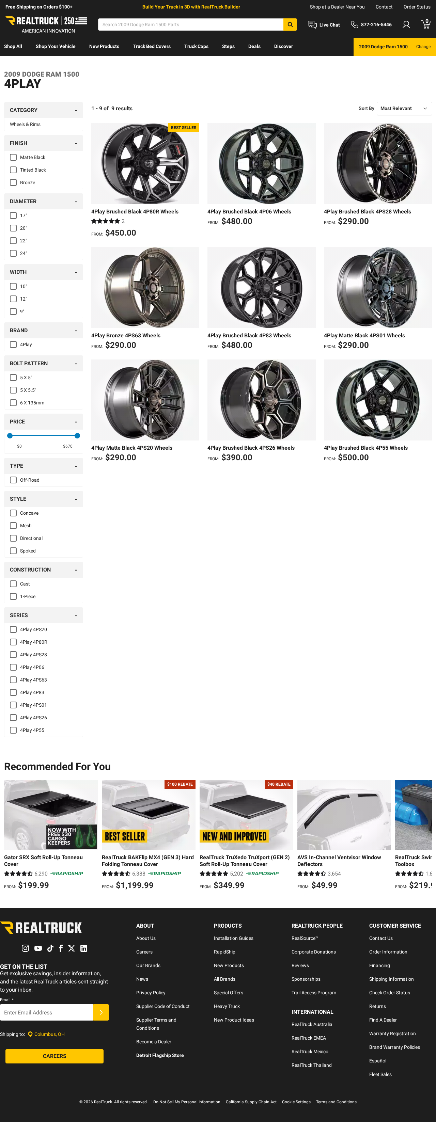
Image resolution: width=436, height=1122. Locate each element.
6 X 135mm (32, 402)
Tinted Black (33, 170)
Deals (254, 46)
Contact (384, 7)
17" (23, 215)
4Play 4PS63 (33, 680)
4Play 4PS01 (33, 705)
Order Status (417, 7)
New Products (104, 46)
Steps (228, 46)
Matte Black (32, 157)
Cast (25, 584)
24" (23, 253)
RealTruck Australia (312, 1024)
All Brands (224, 979)
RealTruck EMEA (309, 1038)
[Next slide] (425, 835)
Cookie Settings (296, 1102)
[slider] (10, 435)
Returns (377, 1006)
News (142, 979)
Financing (379, 965)
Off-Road (30, 480)
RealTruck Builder (220, 7)
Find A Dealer (383, 1020)
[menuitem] (13, 47)
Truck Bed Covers (152, 46)
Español (377, 1060)
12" (23, 299)
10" (23, 286)
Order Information (388, 952)
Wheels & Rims (25, 124)
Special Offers (228, 992)
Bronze (27, 182)
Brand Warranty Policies (394, 1047)
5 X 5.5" (28, 390)
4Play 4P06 (32, 667)
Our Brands (148, 965)
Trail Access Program (314, 992)
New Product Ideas (234, 1020)
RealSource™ (305, 938)
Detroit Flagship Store (160, 1055)
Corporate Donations (314, 952)
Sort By (366, 108)
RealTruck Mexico (310, 1051)
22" (23, 240)
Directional (31, 538)
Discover (283, 46)
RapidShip (224, 952)
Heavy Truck (227, 1006)
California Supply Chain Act (251, 1102)
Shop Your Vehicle (56, 46)
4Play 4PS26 (33, 717)
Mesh (26, 525)
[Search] (290, 24)
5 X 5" (26, 377)
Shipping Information (391, 979)
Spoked (28, 551)
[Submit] (101, 1012)
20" (23, 228)
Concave (29, 513)
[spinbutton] (19, 446)
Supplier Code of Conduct (163, 1006)
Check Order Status (389, 992)
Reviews (300, 965)
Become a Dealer (153, 1041)
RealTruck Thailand (312, 1065)
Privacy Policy (151, 992)
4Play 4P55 (32, 730)
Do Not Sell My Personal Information (186, 1102)
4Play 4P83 (32, 692)
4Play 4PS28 (33, 654)
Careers (144, 952)
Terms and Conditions (336, 1102)
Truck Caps (196, 46)
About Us (146, 938)
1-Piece (27, 596)
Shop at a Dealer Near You (337, 7)
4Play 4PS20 (33, 629)
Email (7, 999)
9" (22, 311)
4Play (26, 344)
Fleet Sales (380, 1074)
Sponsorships (306, 979)
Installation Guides (233, 938)
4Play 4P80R (33, 642)
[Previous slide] (11, 835)
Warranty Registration (392, 1033)
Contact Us (381, 938)
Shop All (13, 46)
